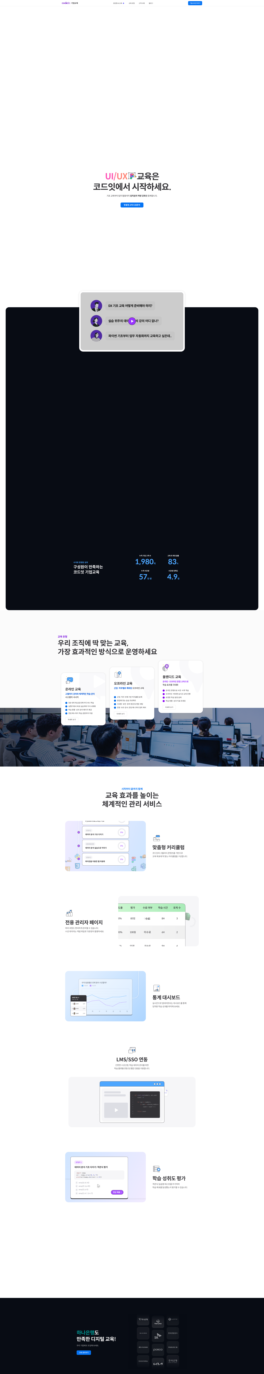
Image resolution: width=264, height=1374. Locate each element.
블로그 (151, 3)
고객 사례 (142, 3)
